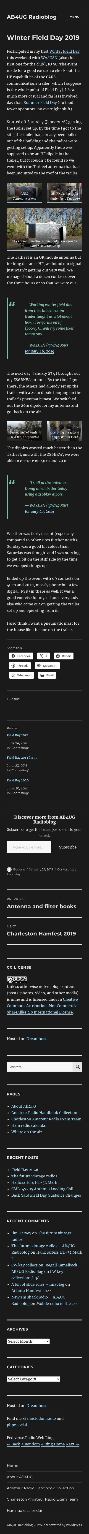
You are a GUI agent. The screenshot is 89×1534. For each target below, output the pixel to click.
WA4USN (49, 57)
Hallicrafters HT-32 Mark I (35, 1182)
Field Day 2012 (17, 735)
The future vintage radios (34, 1176)
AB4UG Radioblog (32, 17)
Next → (72, 1444)
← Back (13, 1444)
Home (12, 1466)
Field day (14, 874)
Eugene (19, 869)
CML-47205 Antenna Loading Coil (42, 1189)
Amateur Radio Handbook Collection (44, 1112)
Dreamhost (36, 1038)
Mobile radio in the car (56, 1303)
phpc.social (17, 1425)
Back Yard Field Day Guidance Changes (46, 1195)
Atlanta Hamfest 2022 (31, 1290)
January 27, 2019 (39, 511)
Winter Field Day (65, 51)
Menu (75, 17)
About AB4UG (23, 1106)
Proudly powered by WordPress (59, 1525)
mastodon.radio (41, 1418)
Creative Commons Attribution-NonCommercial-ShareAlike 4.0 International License (44, 1005)
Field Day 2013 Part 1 (22, 758)
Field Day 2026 (18, 780)
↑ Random (30, 1444)
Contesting (65, 869)
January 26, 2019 (39, 351)
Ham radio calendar (29, 1125)
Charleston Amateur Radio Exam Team (46, 1119)
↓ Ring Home (53, 1444)
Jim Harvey (21, 1233)
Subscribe (68, 847)
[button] (24, 192)
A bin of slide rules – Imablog (37, 1284)
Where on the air (26, 1132)
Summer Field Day (40, 102)
